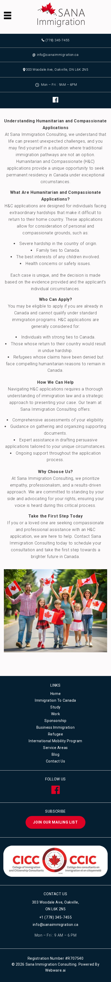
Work (55, 714)
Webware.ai (55, 970)
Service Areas (55, 748)
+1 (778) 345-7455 (55, 917)
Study (55, 707)
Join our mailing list (55, 822)
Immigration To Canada (55, 700)
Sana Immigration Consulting (51, 964)
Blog (55, 754)
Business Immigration (55, 727)
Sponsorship (55, 721)
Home (55, 694)
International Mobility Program (55, 741)
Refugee (55, 734)
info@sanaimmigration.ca (55, 55)
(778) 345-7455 (57, 40)
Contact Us (55, 761)
